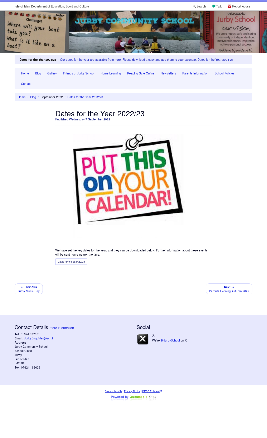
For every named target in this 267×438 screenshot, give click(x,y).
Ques (143, 397)
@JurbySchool (170, 340)
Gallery (52, 73)
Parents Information (195, 73)
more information (62, 327)
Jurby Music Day (29, 289)
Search (201, 6)
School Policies (224, 73)
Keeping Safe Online (140, 73)
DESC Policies (151, 391)
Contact (26, 84)
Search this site (113, 391)
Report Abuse (241, 6)
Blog (38, 73)
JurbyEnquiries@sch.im (39, 338)
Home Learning (111, 73)
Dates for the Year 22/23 (71, 261)
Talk (219, 6)
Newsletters (168, 73)
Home (25, 73)
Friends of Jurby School (78, 73)
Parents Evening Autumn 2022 (229, 289)
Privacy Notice (132, 391)
